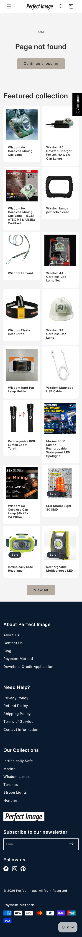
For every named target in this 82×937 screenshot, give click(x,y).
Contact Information (20, 729)
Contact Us (13, 643)
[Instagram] (14, 868)
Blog (7, 651)
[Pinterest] (23, 868)
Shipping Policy (17, 714)
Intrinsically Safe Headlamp (20, 568)
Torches (10, 784)
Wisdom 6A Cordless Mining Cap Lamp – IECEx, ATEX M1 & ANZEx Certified (22, 216)
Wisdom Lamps (16, 776)
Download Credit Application (28, 666)
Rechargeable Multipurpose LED (59, 568)
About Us (11, 635)
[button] (9, 6)
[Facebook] (6, 868)
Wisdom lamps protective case (57, 210)
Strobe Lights (15, 792)
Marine (9, 769)
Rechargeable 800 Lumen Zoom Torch (21, 444)
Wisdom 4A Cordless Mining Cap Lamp (20, 151)
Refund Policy (15, 706)
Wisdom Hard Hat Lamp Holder (21, 389)
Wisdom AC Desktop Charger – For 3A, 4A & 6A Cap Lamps (60, 153)
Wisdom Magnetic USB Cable (59, 389)
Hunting (10, 800)
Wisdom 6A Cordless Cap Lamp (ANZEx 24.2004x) (18, 511)
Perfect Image (27, 890)
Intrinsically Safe (18, 761)
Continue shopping (41, 63)
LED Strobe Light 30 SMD (58, 507)
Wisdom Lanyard (20, 273)
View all (41, 590)
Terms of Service (18, 721)
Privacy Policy (15, 698)
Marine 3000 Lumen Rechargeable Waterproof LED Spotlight (58, 448)
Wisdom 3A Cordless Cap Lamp (56, 334)
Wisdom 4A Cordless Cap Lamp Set (56, 276)
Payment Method (18, 658)
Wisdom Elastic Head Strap (19, 332)
